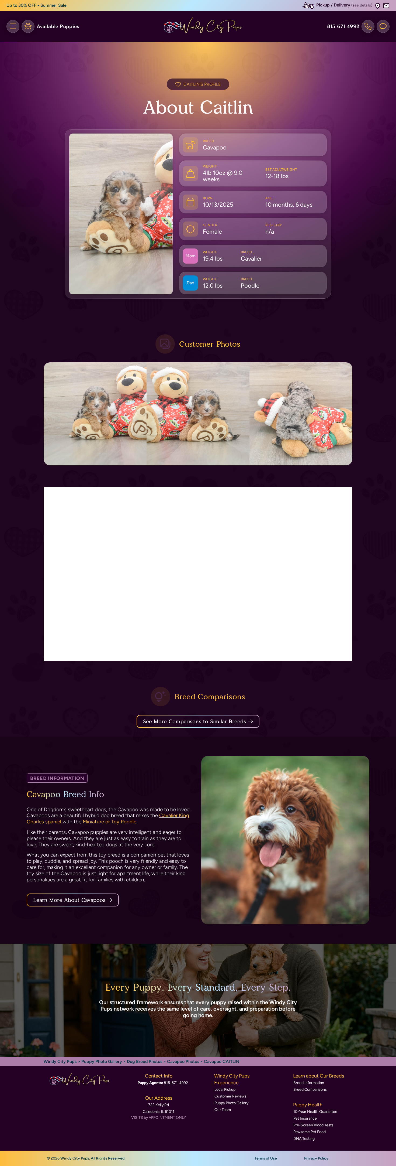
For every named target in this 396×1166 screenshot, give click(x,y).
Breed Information (308, 1082)
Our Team (222, 1109)
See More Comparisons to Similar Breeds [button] (194, 721)
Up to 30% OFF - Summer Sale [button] (36, 5)
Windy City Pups (60, 1061)
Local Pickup (224, 1089)
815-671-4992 (343, 26)
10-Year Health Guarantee (315, 1111)
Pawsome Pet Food (309, 1132)
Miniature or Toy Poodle (109, 822)
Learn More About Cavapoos (69, 900)
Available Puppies (58, 26)
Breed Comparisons (310, 1089)
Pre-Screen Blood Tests (313, 1125)
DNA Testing (304, 1138)
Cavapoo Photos (183, 1061)
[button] (377, 5)
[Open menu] (12, 26)
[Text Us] (383, 26)
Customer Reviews (230, 1096)
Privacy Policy (316, 1158)
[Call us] (368, 26)
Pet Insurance (305, 1118)
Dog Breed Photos (144, 1061)
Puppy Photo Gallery (101, 1061)
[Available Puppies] (28, 26)
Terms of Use (266, 1158)
